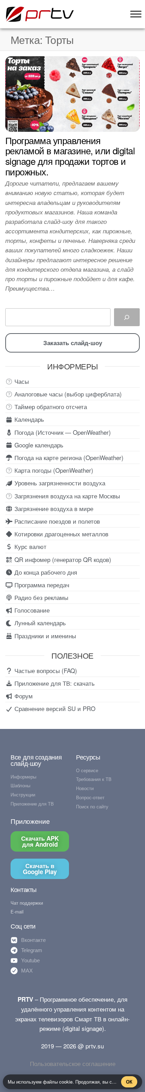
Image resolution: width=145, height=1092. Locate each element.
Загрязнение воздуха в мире (53, 508)
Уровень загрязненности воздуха (59, 482)
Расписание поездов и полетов (56, 521)
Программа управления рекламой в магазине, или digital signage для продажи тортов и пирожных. (70, 156)
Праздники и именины (44, 635)
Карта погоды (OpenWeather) (53, 470)
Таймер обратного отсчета (50, 406)
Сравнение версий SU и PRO (54, 708)
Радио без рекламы (40, 597)
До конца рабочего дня (45, 572)
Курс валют (29, 546)
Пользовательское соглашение (72, 1063)
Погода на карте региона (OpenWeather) (68, 457)
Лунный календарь (39, 622)
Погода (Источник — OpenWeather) (62, 432)
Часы (21, 381)
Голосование (31, 610)
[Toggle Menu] (135, 14)
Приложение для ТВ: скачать (54, 683)
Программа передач (41, 584)
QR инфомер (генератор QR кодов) (62, 559)
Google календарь (38, 444)
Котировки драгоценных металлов (60, 533)
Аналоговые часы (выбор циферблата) (67, 393)
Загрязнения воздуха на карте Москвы (66, 495)
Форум (23, 695)
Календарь (28, 419)
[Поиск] (127, 317)
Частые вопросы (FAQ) (45, 670)
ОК (129, 1081)
